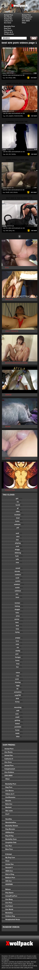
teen (19, 622)
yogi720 (19, 695)
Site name (8, 811)
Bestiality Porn (9, 26)
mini (19, 536)
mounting (19, 707)
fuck (19, 556)
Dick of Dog (8, 874)
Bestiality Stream (10, 826)
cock (11, 192)
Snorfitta (7, 819)
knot (19, 597)
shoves (15, 192)
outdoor (19, 574)
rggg (19, 685)
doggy (19, 549)
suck (19, 578)
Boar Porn (8, 849)
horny (19, 702)
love (19, 641)
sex (19, 594)
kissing (19, 682)
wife (19, 559)
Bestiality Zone (10, 839)
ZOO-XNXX (26, 21)
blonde (19, 571)
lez (19, 502)
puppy (19, 638)
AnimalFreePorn (10, 896)
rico (19, 676)
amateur (19, 584)
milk (19, 710)
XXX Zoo (7, 881)
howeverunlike (18, 116)
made (19, 733)
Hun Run (7, 846)
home (19, 730)
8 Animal (7, 854)
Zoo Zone (7, 23)
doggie (19, 609)
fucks (19, 521)
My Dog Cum (9, 857)
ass (7, 154)
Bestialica (8, 913)
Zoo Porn (7, 903)
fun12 (19, 505)
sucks (19, 587)
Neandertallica (9, 822)
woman (19, 603)
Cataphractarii (27, 17)
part (19, 654)
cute (19, 644)
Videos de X (8, 32)
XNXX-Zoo (8, 871)
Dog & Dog (8, 836)
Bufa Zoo (7, 804)
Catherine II (8, 21)
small (19, 717)
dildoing (19, 553)
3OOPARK (8, 884)
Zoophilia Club (9, 842)
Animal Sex (8, 19)
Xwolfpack (25, 8)
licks (19, 612)
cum (19, 714)
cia (19, 647)
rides (19, 511)
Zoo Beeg (8, 899)
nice (19, 562)
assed (19, 568)
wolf (19, 533)
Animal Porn (8, 15)
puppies (11, 116)
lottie (14, 77)
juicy (19, 616)
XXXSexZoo (8, 832)
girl (19, 498)
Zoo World (8, 909)
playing (19, 543)
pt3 (19, 528)
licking (19, 606)
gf (19, 508)
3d (19, 689)
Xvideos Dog (9, 916)
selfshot (19, 591)
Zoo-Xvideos (26, 19)
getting (19, 720)
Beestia (7, 800)
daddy (19, 651)
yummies (19, 727)
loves (19, 660)
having (13, 154)
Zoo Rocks (8, 17)
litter (19, 736)
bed (7, 230)
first (19, 625)
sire (7, 77)
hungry (19, 657)
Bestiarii (7, 807)
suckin (19, 581)
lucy (19, 664)
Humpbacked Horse (11, 919)
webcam (19, 524)
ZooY (6, 814)
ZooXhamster (9, 34)
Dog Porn (7, 28)
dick (19, 698)
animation (19, 692)
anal (19, 546)
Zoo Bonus (8, 30)
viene (19, 672)
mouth (7, 192)
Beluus (7, 889)
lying (10, 230)
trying (19, 632)
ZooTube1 (8, 906)
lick (19, 540)
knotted (19, 515)
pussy (19, 619)
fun (19, 667)
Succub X (7, 867)
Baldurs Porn (9, 877)
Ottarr (24, 23)
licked (19, 723)
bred (19, 518)
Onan (6, 861)
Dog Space (8, 892)
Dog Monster (9, 829)
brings (10, 77)
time (19, 629)
